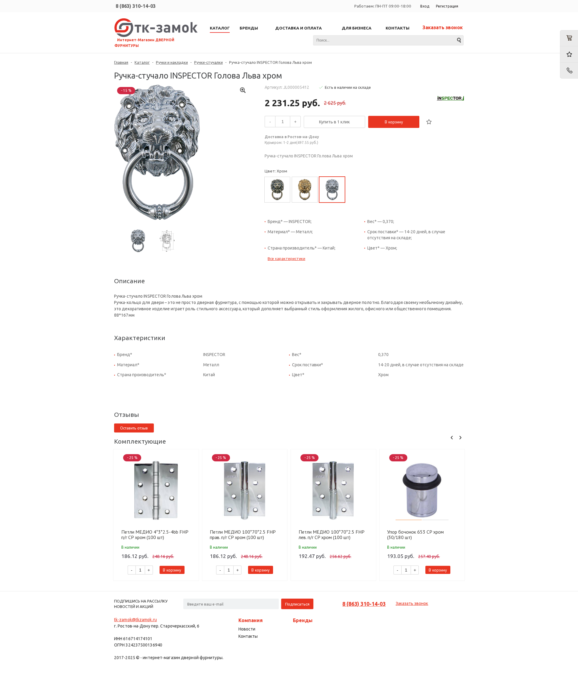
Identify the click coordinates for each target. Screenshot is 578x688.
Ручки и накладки (172, 62)
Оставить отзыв (134, 428)
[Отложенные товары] (569, 54)
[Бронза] (277, 189)
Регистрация (447, 6)
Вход (424, 6)
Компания (250, 620)
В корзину (394, 122)
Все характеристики (286, 258)
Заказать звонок (442, 27)
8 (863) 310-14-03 (136, 6)
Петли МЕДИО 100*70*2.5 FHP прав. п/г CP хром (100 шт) (242, 534)
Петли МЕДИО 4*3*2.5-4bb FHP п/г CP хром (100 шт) (154, 534)
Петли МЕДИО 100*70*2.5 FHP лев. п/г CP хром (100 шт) (331, 534)
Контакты (248, 636)
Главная (121, 62)
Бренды (302, 620)
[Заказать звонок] (569, 71)
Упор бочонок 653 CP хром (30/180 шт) (415, 534)
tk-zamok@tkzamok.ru (135, 619)
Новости (246, 629)
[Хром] (332, 189)
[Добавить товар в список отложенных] (429, 122)
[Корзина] (569, 38)
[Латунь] (304, 189)
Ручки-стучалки (208, 62)
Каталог (142, 62)
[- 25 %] (156, 490)
